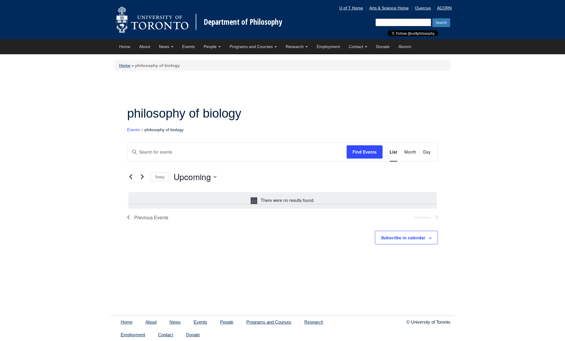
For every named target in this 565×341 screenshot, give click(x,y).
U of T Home (351, 8)
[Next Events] (142, 176)
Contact (356, 46)
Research (295, 46)
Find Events (365, 152)
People (211, 46)
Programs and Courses (252, 46)
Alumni (404, 46)
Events (188, 46)
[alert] (282, 200)
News (164, 46)
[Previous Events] (130, 176)
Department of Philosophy (243, 22)
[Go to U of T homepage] (152, 19)
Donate (383, 46)
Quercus (423, 8)
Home (124, 46)
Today (159, 176)
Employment (328, 46)
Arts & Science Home (389, 8)
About (144, 46)
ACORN (444, 8)
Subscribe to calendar (403, 237)
